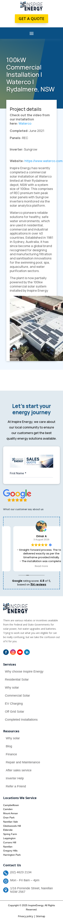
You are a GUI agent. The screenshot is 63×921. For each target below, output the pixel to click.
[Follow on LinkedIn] (27, 652)
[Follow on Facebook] (6, 652)
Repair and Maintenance (23, 762)
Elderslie (8, 829)
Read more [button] (31, 566)
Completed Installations (21, 719)
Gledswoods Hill (12, 825)
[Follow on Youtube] (20, 652)
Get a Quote (31, 18)
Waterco (25, 123)
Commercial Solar (17, 695)
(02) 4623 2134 (20, 872)
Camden (8, 809)
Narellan (7, 846)
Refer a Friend (16, 786)
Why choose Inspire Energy (24, 671)
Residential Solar (17, 679)
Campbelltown (11, 805)
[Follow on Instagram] (13, 652)
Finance (11, 754)
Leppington (9, 838)
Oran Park (9, 817)
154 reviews (38, 584)
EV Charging (14, 703)
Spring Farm (10, 834)
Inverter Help (15, 778)
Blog (9, 746)
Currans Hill (9, 842)
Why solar (12, 687)
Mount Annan (10, 813)
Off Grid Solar (14, 711)
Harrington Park (12, 854)
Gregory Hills (10, 850)
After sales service (18, 770)
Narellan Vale (10, 821)
